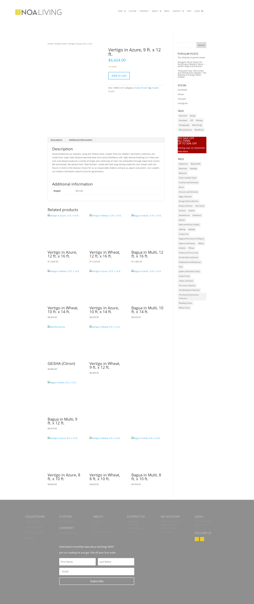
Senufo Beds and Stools (188, 257)
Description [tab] (56, 140)
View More (183, 151)
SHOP (120, 11)
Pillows (191, 248)
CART (189, 11)
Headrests (197, 215)
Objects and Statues (187, 243)
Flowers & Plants (185, 206)
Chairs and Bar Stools (188, 178)
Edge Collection (185, 196)
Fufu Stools (199, 206)
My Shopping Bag (168, 528)
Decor (181, 187)
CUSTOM (132, 11)
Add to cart (119, 76)
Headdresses (184, 215)
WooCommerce (185, 130)
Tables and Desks (186, 281)
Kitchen (182, 220)
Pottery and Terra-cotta (188, 252)
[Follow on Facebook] (202, 539)
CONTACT (177, 11)
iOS (191, 120)
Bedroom (183, 173)
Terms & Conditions (203, 521)
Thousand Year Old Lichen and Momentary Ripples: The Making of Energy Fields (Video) (192, 73)
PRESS (166, 11)
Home (50, 43)
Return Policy (166, 531)
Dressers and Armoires (188, 192)
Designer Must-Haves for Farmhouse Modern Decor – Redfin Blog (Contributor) (191, 64)
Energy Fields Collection (188, 201)
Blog (95, 524)
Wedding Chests (185, 303)
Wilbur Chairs (184, 307)
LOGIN (197, 11)
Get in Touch (132, 521)
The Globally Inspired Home (191, 57)
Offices (201, 243)
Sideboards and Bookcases (190, 262)
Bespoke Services (66, 521)
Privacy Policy (201, 524)
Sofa (181, 267)
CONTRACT (144, 11)
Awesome (183, 115)
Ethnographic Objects (34, 532)
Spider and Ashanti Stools (189, 271)
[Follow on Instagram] (197, 539)
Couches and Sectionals (188, 182)
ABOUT (155, 11)
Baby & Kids (195, 164)
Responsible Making (102, 531)
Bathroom (183, 168)
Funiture (182, 210)
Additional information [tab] (80, 140)
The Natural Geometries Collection (189, 297)
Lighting (182, 229)
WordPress (199, 130)
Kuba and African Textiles (189, 224)
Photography (184, 125)
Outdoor (182, 248)
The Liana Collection (187, 285)
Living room (183, 234)
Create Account (167, 524)
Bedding (193, 168)
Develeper (183, 120)
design (192, 115)
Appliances (183, 164)
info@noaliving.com (135, 528)
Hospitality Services (67, 532)
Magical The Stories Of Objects (191, 238)
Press (95, 528)
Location (131, 531)
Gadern (192, 210)
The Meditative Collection (189, 290)
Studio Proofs (61, 43)
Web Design (197, 125)
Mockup (199, 120)
